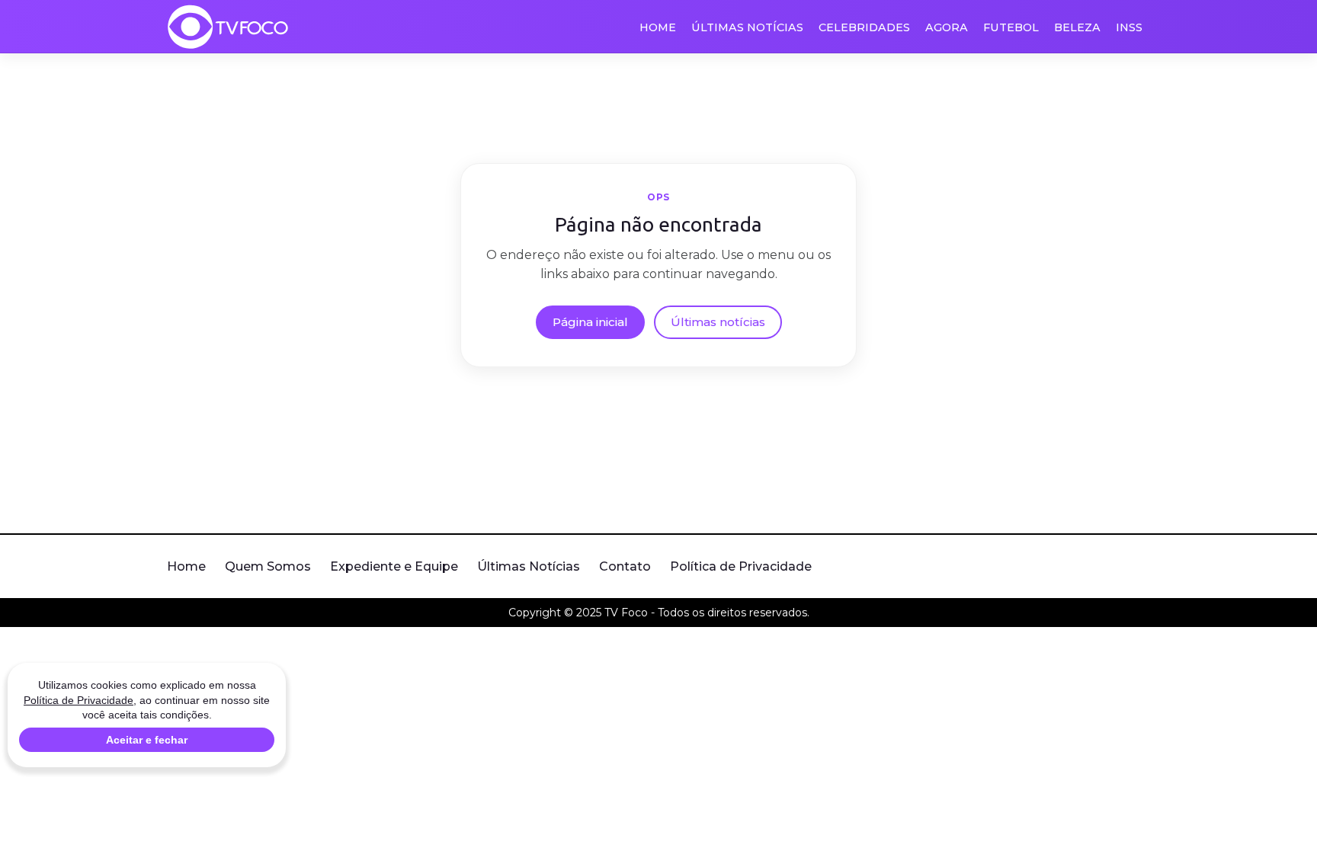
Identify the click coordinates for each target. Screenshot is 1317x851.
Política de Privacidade (741, 566)
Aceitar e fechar (146, 740)
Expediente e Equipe (394, 566)
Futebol (1011, 27)
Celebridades (864, 27)
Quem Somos (268, 566)
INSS (1129, 27)
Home (657, 27)
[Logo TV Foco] (228, 27)
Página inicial (590, 322)
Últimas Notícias (747, 27)
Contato (625, 566)
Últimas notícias (718, 322)
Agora (946, 27)
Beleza (1077, 27)
